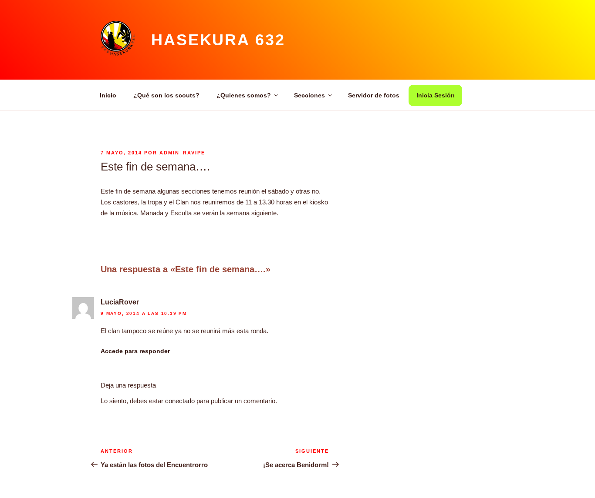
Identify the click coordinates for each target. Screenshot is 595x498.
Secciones (309, 95)
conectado (180, 400)
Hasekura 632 (218, 40)
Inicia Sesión (435, 95)
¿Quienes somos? (243, 95)
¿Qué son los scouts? (166, 95)
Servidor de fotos (373, 95)
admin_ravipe (182, 152)
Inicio (108, 95)
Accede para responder (135, 351)
